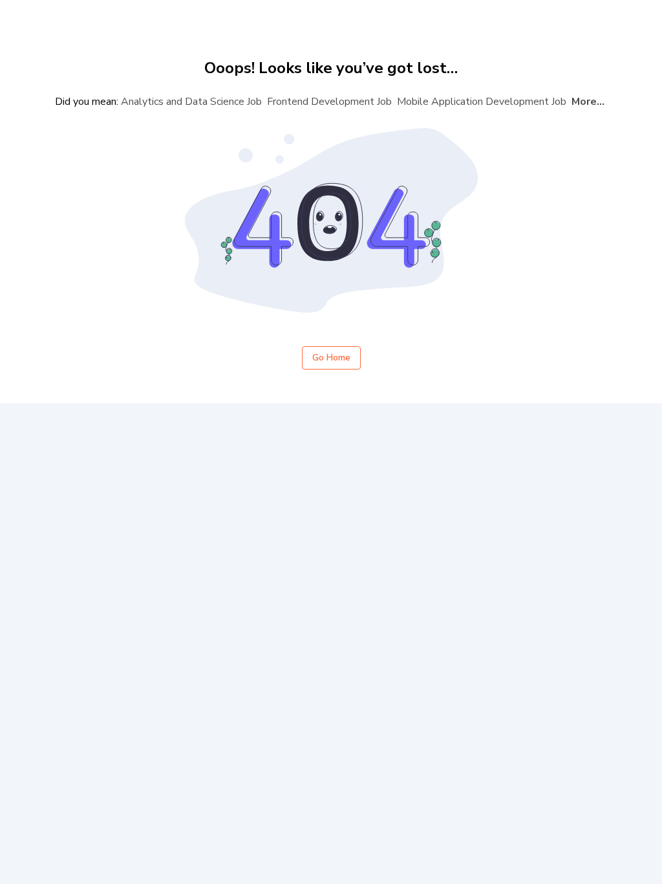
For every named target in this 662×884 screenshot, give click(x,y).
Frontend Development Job (329, 101)
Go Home (331, 357)
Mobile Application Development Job (481, 101)
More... (587, 101)
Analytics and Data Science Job (191, 101)
